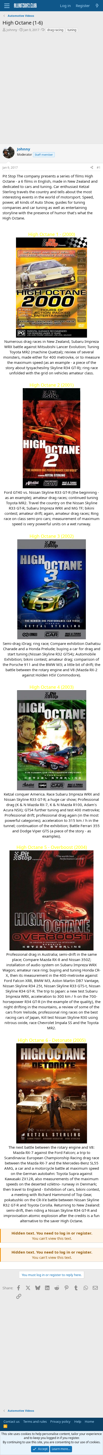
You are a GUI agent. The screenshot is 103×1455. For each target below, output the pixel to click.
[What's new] (97, 5)
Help (77, 1421)
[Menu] (7, 6)
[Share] (91, 168)
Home (89, 1421)
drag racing (55, 30)
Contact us (12, 1421)
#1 (98, 167)
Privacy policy (60, 1421)
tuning (72, 30)
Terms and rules (35, 1421)
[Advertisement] (51, 89)
